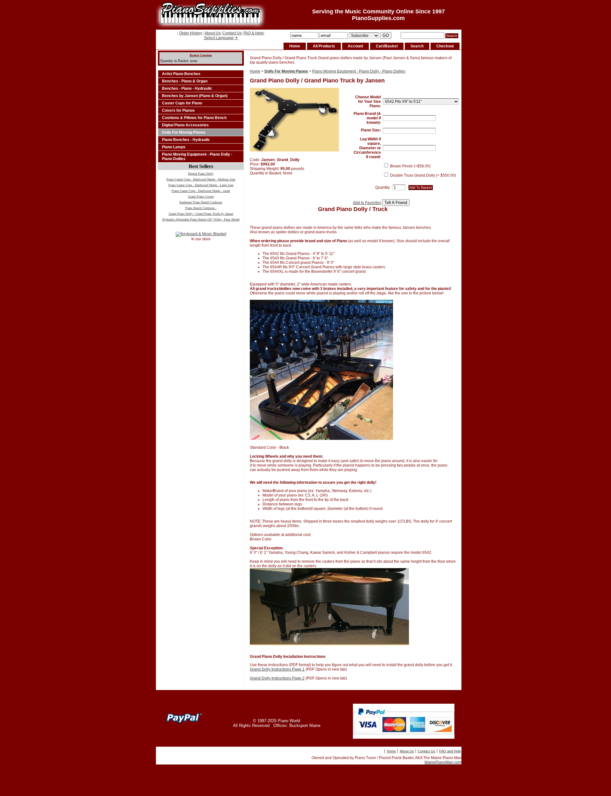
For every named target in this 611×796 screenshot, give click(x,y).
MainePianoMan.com (443, 762)
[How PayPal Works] (403, 737)
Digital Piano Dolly (201, 173)
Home (294, 46)
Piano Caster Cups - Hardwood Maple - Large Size (200, 185)
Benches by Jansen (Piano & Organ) (195, 96)
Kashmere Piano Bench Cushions (200, 202)
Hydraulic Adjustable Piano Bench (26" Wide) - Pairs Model (201, 219)
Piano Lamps (174, 147)
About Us (213, 33)
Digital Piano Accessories (185, 125)
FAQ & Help (253, 33)
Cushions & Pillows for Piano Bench (194, 118)
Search (417, 46)
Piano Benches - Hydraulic (186, 139)
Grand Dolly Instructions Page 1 (277, 669)
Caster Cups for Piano (182, 103)
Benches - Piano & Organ (184, 81)
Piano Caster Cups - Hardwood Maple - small (201, 191)
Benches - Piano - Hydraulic (187, 88)
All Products (324, 46)
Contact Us (232, 33)
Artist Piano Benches (181, 74)
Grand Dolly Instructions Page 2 (277, 678)
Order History (190, 33)
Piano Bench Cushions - (200, 208)
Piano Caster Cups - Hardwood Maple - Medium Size (200, 179)
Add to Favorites (367, 203)
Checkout (445, 46)
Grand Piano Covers (201, 196)
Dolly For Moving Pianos (184, 132)
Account (355, 46)
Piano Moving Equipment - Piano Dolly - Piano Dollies (197, 156)
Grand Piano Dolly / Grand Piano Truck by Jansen (201, 213)
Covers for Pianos (178, 110)
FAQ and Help (450, 751)
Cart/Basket (387, 46)
